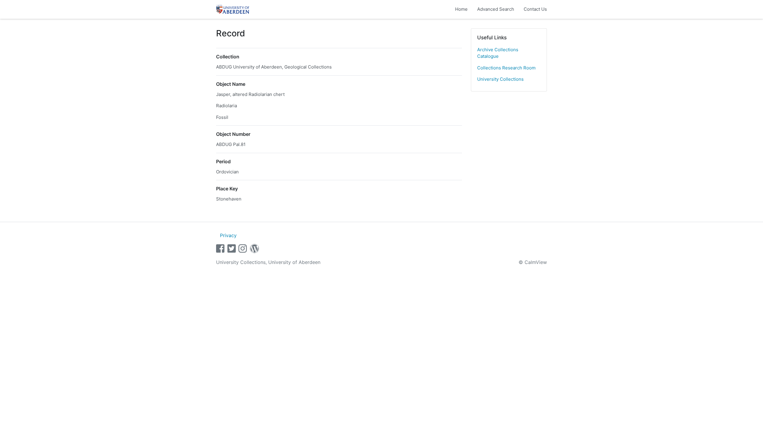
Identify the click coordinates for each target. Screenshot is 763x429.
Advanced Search (495, 9)
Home (461, 9)
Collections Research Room (506, 68)
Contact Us (535, 9)
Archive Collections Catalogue (497, 53)
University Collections (500, 79)
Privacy (228, 235)
